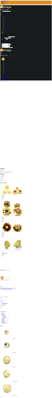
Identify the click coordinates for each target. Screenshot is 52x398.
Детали (2, 176)
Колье (9, 46)
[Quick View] (2, 199)
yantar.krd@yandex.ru (4, 288)
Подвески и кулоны (11, 47)
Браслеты (10, 44)
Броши (9, 45)
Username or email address (5, 36)
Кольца (4, 81)
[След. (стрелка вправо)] (1, 397)
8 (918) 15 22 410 (4, 9)
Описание (3, 175)
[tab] (27, 175)
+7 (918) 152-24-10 (4, 289)
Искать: (1, 11)
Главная (1, 81)
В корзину (3, 194)
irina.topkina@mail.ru (9, 288)
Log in (6, 39)
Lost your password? (4, 40)
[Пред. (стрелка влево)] (0, 397)
